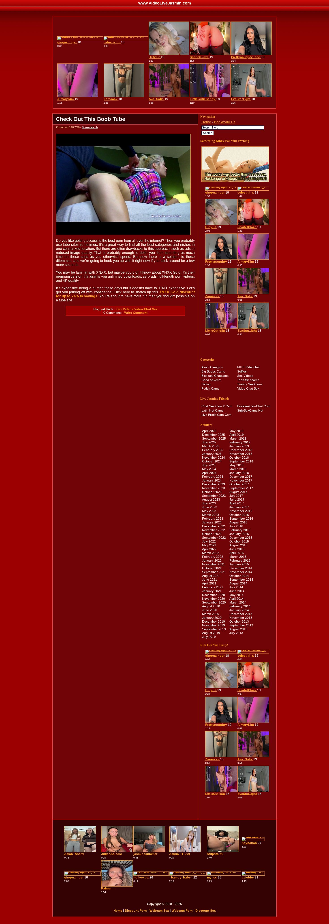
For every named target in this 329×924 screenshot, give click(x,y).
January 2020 (212, 617)
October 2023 (212, 492)
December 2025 (213, 434)
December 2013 (240, 614)
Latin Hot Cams (212, 410)
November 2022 (213, 530)
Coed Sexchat (211, 380)
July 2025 (209, 442)
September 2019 (214, 629)
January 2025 (212, 453)
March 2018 (237, 469)
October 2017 (239, 484)
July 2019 (209, 637)
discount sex (205, 910)
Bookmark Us (90, 127)
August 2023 (211, 499)
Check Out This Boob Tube (90, 119)
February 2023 (212, 518)
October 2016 (239, 514)
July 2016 (236, 526)
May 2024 (209, 469)
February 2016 (239, 530)
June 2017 (236, 499)
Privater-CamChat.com (253, 406)
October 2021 (212, 568)
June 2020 (209, 610)
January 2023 (212, 522)
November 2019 (213, 625)
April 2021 (209, 583)
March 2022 (210, 553)
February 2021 (212, 587)
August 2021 (211, 576)
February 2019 (239, 442)
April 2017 (236, 503)
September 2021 (214, 572)
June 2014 (236, 591)
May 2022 (209, 545)
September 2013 (241, 625)
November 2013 (240, 617)
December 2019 (213, 621)
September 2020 (214, 602)
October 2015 (239, 541)
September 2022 (214, 537)
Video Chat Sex (146, 309)
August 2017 (238, 492)
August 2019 (211, 633)
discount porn (136, 910)
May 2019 (236, 431)
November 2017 (240, 480)
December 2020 (213, 595)
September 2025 (214, 438)
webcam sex (159, 910)
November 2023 (213, 488)
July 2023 (209, 503)
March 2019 (237, 438)
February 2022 (212, 556)
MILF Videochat (248, 367)
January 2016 (239, 534)
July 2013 (236, 633)
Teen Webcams (248, 380)
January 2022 (212, 560)
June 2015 (236, 549)
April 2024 (209, 473)
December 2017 (240, 476)
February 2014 (239, 606)
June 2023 (209, 507)
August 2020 (211, 606)
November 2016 (240, 511)
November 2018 (240, 453)
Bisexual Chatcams (215, 375)
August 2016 (238, 522)
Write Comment (135, 312)
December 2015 (240, 537)
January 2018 (239, 473)
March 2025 (210, 446)
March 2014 (237, 602)
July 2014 (236, 587)
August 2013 (238, 629)
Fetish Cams (210, 388)
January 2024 (212, 480)
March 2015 (237, 556)
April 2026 (209, 431)
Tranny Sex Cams (250, 384)
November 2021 (213, 564)
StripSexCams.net (250, 410)
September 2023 (214, 495)
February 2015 (239, 560)
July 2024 (209, 465)
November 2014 (240, 572)
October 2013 (239, 621)
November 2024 (213, 457)
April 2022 (209, 549)
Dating (206, 384)
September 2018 (241, 461)
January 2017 (239, 507)
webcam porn (182, 910)
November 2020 (213, 598)
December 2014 (240, 568)
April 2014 (236, 598)
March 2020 (210, 614)
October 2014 (239, 576)
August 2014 (238, 583)
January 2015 (239, 564)
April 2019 (236, 434)
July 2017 (236, 495)
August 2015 (238, 545)
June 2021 (209, 579)
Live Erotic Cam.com (216, 414)
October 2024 (212, 461)
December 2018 (240, 450)
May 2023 (209, 511)
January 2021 (212, 591)
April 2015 (236, 553)
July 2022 (209, 541)
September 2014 (241, 579)
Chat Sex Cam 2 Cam (216, 406)
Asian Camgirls (212, 367)
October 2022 (212, 534)
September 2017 (241, 488)
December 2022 (213, 526)
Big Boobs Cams (213, 371)
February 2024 (212, 476)
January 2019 (239, 446)
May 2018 (236, 465)
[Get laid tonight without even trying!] (235, 181)
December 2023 (213, 484)
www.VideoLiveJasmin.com (164, 3)
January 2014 (239, 610)
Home (206, 122)
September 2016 (241, 518)
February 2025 (212, 450)
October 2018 (239, 457)
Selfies (242, 371)
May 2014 (236, 595)
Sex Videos (124, 309)
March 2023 (210, 514)
